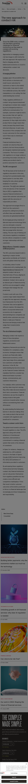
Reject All (14, 777)
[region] (14, 773)
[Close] (26, 764)
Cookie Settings (14, 773)
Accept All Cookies (14, 781)
